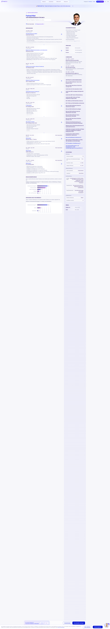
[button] (40, 24)
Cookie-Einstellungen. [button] (61, 627)
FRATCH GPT (58, 1)
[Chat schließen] (109, 624)
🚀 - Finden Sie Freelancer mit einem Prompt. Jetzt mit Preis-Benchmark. (53, 6)
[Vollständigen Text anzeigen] (44, 44)
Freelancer (90, 1)
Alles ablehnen (87, 627)
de (108, 1)
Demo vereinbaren (100, 1)
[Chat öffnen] (106, 625)
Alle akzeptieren (97, 627)
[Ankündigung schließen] (73, 6)
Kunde (94, 1)
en (105, 1)
